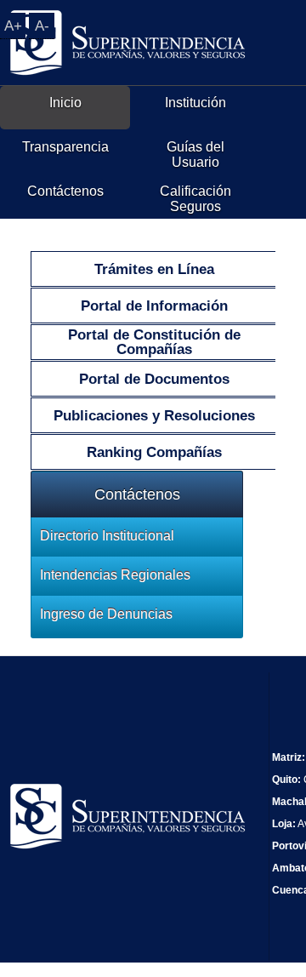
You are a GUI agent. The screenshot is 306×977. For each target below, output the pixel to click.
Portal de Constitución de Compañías (154, 342)
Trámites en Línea (154, 269)
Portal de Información (154, 306)
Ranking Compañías (154, 452)
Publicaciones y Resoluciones (154, 416)
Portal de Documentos (154, 379)
